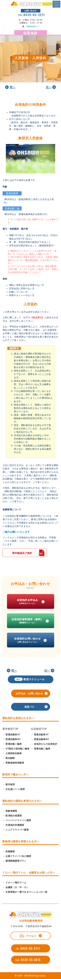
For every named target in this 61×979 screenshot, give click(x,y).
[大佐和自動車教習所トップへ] (30, 5)
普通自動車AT (13, 734)
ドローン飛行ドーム (16, 882)
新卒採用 (10, 784)
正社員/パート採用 (15, 789)
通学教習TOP (10, 729)
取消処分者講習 (14, 815)
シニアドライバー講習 (17, 829)
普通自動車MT (13, 739)
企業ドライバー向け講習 (18, 856)
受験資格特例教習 (15, 762)
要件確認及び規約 (22, 553)
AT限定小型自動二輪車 (17, 748)
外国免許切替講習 (15, 825)
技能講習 (10, 851)
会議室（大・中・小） (17, 887)
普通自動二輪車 (14, 744)
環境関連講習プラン (16, 861)
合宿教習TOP (39, 729)
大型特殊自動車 (14, 753)
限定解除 (10, 758)
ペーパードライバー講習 (18, 820)
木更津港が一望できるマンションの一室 (26, 892)
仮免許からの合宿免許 (45, 744)
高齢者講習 (11, 811)
